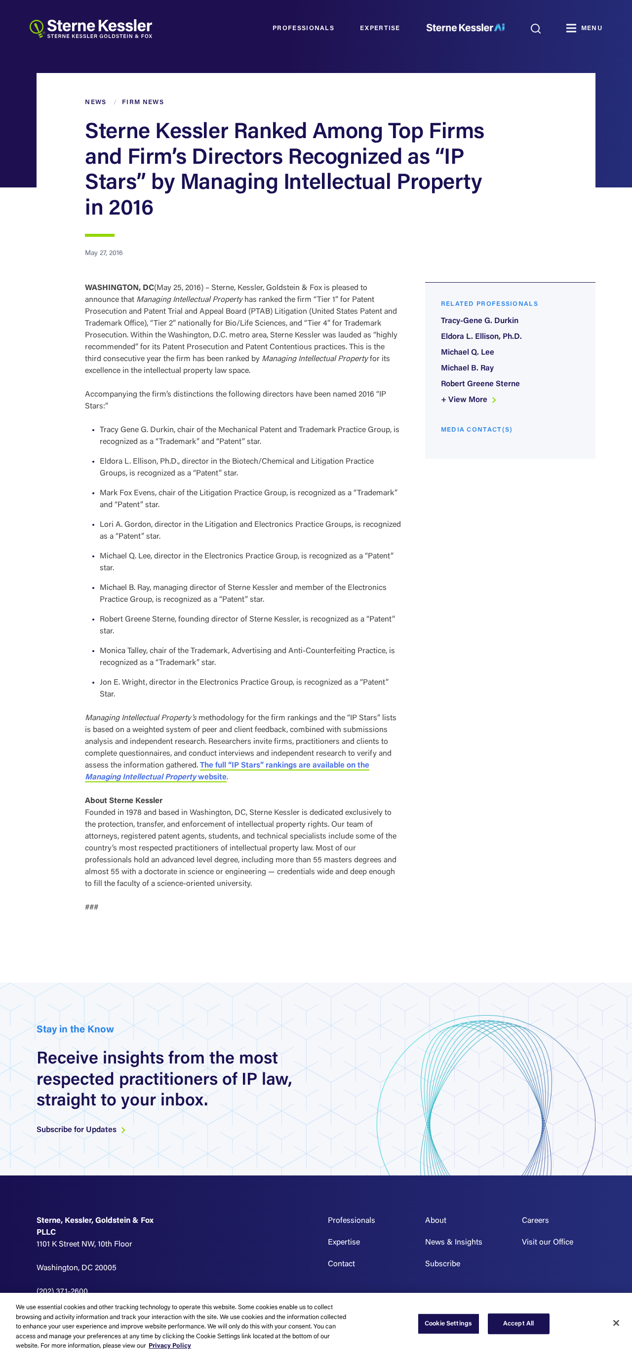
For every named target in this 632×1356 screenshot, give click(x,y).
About (435, 1221)
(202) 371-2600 (62, 1292)
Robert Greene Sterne (480, 384)
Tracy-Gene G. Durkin (479, 321)
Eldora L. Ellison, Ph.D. (481, 337)
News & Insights (453, 1242)
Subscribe (442, 1264)
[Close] (616, 1323)
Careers (535, 1221)
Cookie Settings (448, 1323)
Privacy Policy (170, 1346)
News (95, 102)
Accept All (518, 1323)
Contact (341, 1264)
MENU (591, 28)
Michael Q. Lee (467, 353)
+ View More (465, 400)
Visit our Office (547, 1242)
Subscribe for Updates (77, 1130)
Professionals (303, 28)
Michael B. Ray (467, 368)
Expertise (380, 28)
